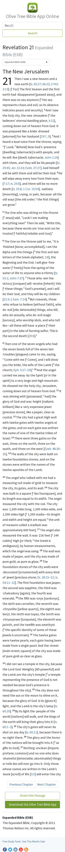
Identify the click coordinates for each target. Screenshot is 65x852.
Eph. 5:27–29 (22, 370)
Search (32, 33)
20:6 (31, 336)
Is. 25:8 (15, 184)
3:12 (51, 121)
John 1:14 (51, 157)
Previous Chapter (21, 784)
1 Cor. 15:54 (31, 189)
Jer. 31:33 (17, 168)
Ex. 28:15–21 (45, 577)
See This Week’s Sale (33, 841)
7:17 (6, 184)
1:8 (46, 257)
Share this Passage (32, 795)
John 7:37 (16, 278)
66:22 (46, 84)
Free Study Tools (11, 841)
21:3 (6, 299)
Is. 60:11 (31, 732)
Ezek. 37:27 (32, 168)
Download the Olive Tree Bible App (32, 804)
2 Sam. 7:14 (18, 299)
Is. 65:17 (35, 84)
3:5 (33, 774)
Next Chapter (46, 784)
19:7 (43, 136)
